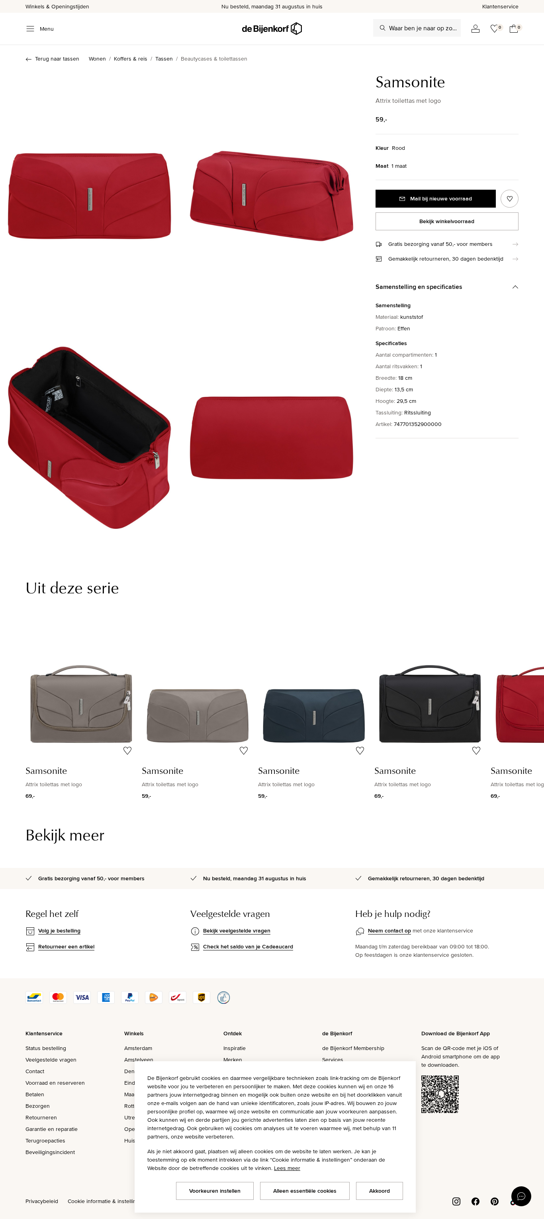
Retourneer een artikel (66, 946)
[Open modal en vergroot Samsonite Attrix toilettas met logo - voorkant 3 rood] (89, 192)
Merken (232, 1059)
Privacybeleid (41, 1201)
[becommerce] (223, 1002)
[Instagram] (456, 1200)
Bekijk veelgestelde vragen (236, 930)
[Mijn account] (475, 28)
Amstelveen (138, 1059)
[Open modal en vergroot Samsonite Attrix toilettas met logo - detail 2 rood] (271, 433)
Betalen (34, 1094)
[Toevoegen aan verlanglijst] (510, 199)
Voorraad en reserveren (55, 1083)
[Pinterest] (494, 1200)
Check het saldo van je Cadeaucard (248, 946)
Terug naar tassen (57, 58)
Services (332, 1059)
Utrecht (133, 1117)
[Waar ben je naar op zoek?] (382, 28)
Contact (34, 1071)
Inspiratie (234, 1048)
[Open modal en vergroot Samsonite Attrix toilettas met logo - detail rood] (89, 433)
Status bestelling (45, 1048)
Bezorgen (37, 1106)
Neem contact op (389, 930)
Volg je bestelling (59, 930)
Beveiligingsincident (50, 1152)
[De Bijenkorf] (272, 29)
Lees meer (287, 1168)
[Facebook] (475, 1200)
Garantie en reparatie (51, 1129)
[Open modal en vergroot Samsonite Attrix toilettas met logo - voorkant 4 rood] (271, 192)
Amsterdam (138, 1048)
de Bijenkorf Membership (353, 1048)
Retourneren (41, 1117)
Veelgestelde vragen (50, 1059)
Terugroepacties (45, 1140)
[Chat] (521, 1196)
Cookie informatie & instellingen (107, 1201)
